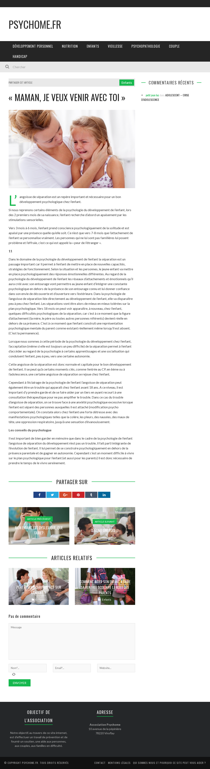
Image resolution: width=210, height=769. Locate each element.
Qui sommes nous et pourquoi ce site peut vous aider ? (169, 762)
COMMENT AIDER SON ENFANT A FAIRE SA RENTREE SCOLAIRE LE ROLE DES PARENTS (105, 587)
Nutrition (70, 46)
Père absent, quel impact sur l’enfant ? (38, 590)
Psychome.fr (35, 24)
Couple (174, 46)
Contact (100, 762)
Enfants (93, 46)
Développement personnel (33, 46)
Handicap (20, 56)
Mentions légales (119, 762)
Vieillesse (115, 46)
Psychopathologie (145, 46)
